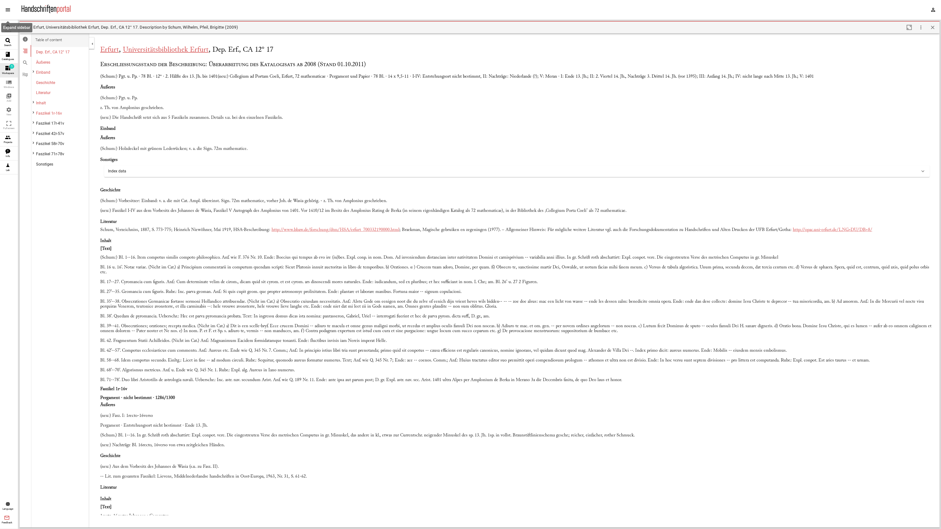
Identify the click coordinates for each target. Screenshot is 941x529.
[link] (9, 29)
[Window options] (921, 27)
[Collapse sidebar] (92, 44)
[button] (9, 84)
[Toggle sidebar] (26, 27)
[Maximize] (909, 27)
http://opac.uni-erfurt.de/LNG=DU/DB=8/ (832, 230)
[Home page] (46, 12)
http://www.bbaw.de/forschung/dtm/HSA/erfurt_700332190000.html (335, 230)
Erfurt (109, 50)
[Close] (933, 27)
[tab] (25, 39)
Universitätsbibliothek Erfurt (166, 50)
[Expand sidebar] (8, 10)
